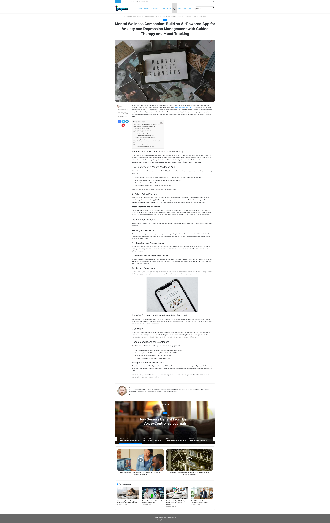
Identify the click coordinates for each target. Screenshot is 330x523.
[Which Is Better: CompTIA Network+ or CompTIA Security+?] (153, 493)
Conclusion (137, 143)
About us (167, 520)
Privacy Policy (160, 520)
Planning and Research (142, 133)
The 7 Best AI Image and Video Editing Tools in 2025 (136, 1)
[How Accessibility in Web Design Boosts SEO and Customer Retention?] (177, 493)
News (163, 8)
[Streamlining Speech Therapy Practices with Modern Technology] (128, 493)
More (190, 8)
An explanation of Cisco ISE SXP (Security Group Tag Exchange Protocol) (165, 421)
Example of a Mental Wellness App (145, 146)
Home (140, 8)
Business (146, 8)
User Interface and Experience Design (146, 137)
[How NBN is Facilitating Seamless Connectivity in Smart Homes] (202, 493)
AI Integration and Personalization (145, 135)
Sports (169, 8)
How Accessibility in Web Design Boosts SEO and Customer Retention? (175, 502)
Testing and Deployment (143, 139)
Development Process (140, 132)
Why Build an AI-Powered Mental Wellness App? (147, 124)
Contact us (174, 520)
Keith (121, 106)
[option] (165, 422)
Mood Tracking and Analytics (144, 130)
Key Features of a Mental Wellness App (145, 126)
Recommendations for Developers (143, 145)
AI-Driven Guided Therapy (143, 128)
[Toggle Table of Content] (161, 122)
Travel (184, 8)
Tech (174, 8)
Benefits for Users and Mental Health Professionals (148, 141)
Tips (179, 8)
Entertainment (155, 8)
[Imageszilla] (121, 8)
